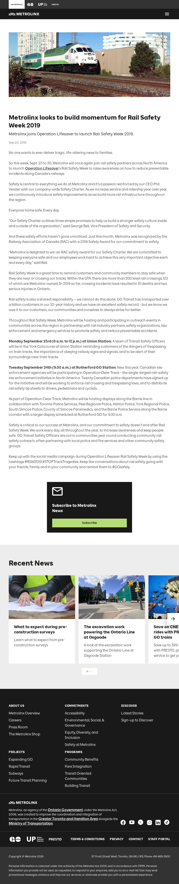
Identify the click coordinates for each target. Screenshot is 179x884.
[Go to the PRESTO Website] (55, 4)
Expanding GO (21, 759)
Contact (136, 839)
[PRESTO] (55, 839)
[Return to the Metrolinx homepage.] (24, 14)
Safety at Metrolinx (80, 745)
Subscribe (89, 523)
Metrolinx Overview (24, 713)
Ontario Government (65, 810)
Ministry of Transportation (31, 823)
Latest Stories (132, 713)
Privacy (117, 839)
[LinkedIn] (158, 822)
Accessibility (75, 713)
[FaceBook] (123, 822)
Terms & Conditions (88, 839)
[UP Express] (35, 839)
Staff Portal (159, 839)
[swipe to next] (173, 619)
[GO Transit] (15, 839)
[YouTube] (131, 822)
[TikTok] (166, 822)
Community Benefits (81, 759)
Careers (15, 720)
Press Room (18, 727)
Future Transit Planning (28, 780)
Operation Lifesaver (42, 168)
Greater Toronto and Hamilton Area (68, 819)
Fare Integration (78, 766)
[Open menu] (167, 14)
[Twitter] (140, 822)
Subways (16, 773)
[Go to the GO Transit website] (30, 4)
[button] (30, 4)
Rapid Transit (19, 766)
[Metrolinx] (23, 802)
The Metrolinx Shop (24, 734)
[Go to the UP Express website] (43, 4)
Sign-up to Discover (137, 720)
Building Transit (77, 786)
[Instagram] (149, 822)
